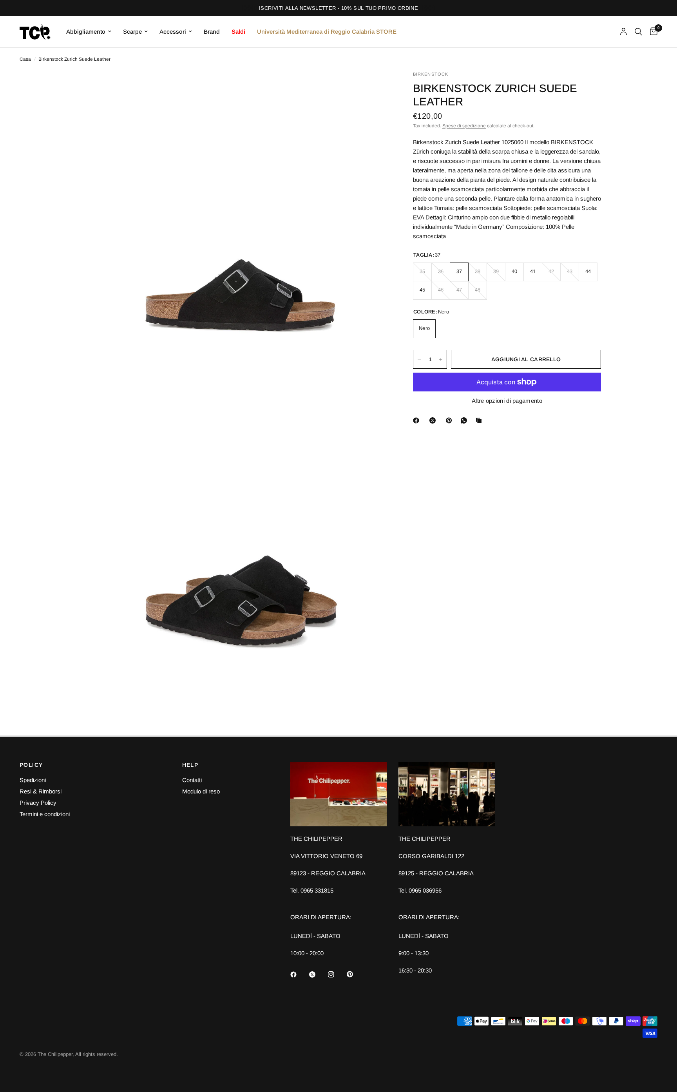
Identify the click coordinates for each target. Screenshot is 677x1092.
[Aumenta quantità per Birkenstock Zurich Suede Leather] (441, 359)
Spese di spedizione (464, 126)
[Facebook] (417, 420)
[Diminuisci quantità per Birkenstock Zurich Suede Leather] (419, 359)
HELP (190, 765)
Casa (25, 59)
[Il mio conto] (623, 31)
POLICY (31, 765)
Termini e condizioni (45, 814)
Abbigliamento (85, 31)
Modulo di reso (201, 791)
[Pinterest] (450, 420)
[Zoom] (373, 87)
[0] (651, 31)
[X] (434, 420)
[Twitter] (317, 974)
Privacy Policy (38, 802)
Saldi (238, 31)
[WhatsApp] (465, 420)
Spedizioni (33, 780)
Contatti (192, 780)
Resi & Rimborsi (41, 791)
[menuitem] (88, 31)
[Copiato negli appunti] (480, 420)
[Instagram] (336, 974)
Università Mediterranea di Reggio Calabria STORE (326, 31)
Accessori (172, 31)
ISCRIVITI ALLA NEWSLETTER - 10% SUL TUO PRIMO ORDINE (338, 8)
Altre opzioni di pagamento (507, 400)
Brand (212, 31)
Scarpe (132, 31)
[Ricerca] (638, 31)
